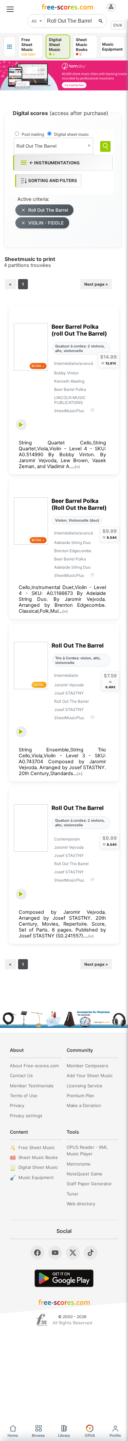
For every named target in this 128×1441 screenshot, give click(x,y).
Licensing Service (84, 1085)
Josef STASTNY (69, 693)
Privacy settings (26, 1115)
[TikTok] (90, 1253)
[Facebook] (37, 1253)
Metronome (79, 1164)
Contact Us (21, 1075)
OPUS (90, 1435)
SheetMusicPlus (69, 410)
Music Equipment (36, 1177)
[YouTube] (55, 1253)
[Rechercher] (101, 21)
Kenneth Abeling (69, 381)
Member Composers (87, 1065)
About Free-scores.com (34, 1065)
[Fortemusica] (42, 1320)
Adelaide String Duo (72, 542)
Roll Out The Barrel (48, 210)
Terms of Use (23, 1095)
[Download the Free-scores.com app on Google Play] (64, 1278)
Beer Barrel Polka (70, 389)
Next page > (96, 284)
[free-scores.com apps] (9, 46)
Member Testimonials (31, 1085)
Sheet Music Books (38, 1157)
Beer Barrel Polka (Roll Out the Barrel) (79, 504)
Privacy (17, 1105)
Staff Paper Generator (89, 1183)
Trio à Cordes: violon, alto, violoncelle (78, 660)
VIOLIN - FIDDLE (46, 222)
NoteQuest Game (84, 1173)
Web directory (81, 1203)
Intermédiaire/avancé (73, 363)
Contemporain (67, 839)
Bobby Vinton (66, 372)
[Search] (105, 146)
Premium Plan (80, 1095)
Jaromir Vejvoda (69, 684)
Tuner (72, 1193)
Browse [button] (38, 1435)
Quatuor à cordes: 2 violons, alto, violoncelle (80, 348)
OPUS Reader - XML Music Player (87, 1151)
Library (64, 1435)
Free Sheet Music (36, 1147)
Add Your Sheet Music (90, 1075)
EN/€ (117, 25)
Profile (115, 1435)
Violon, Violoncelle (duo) (77, 520)
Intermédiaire (66, 675)
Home (13, 1435)
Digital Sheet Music (38, 1167)
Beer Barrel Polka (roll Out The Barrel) (79, 330)
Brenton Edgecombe (72, 550)
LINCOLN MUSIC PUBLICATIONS (70, 400)
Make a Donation (84, 1105)
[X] (73, 1253)
